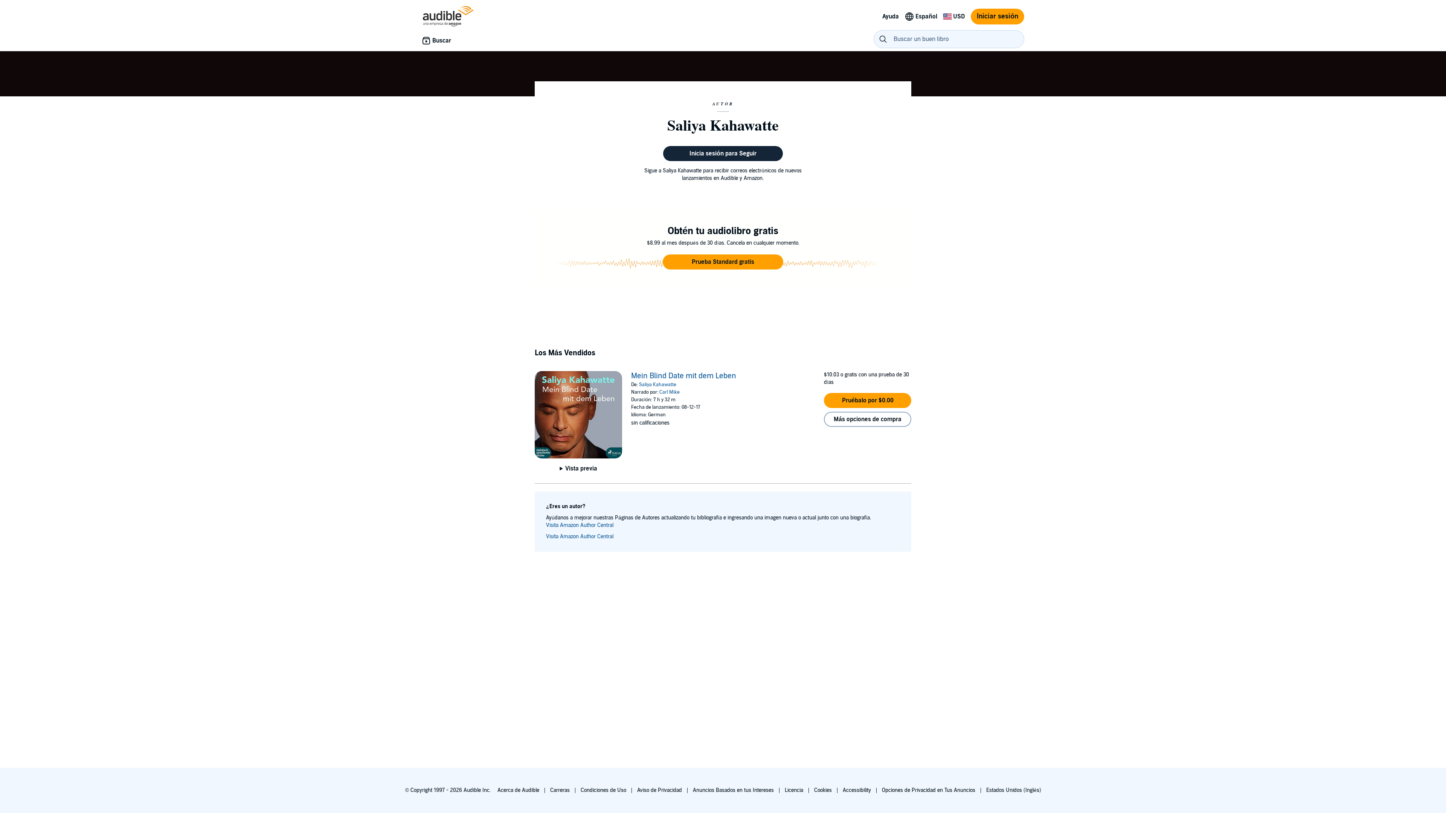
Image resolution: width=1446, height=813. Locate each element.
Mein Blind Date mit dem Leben (683, 376)
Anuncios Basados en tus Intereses (733, 790)
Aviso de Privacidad (659, 790)
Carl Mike (669, 392)
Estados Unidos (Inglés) (1013, 790)
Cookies (823, 790)
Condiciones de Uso (603, 790)
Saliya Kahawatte (657, 385)
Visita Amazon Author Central (579, 525)
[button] (723, 261)
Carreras (560, 790)
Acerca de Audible (518, 790)
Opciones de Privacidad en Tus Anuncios (928, 790)
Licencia (794, 790)
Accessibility (857, 790)
